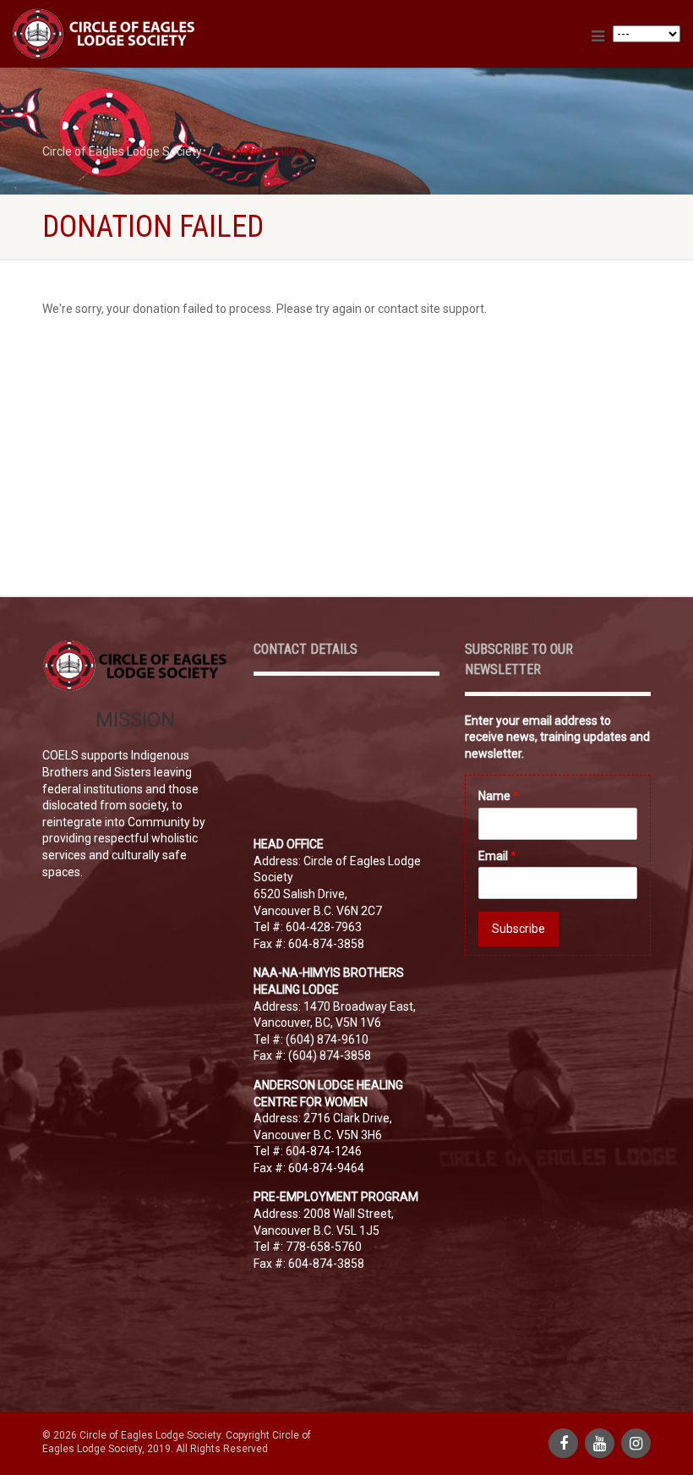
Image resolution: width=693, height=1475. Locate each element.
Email (497, 856)
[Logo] (173, 33)
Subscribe (518, 928)
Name (498, 796)
